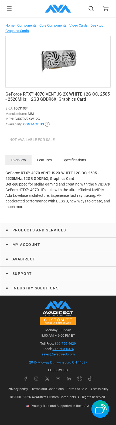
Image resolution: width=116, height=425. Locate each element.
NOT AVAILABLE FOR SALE (32, 139)
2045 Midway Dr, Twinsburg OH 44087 (58, 362)
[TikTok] (90, 378)
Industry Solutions (35, 288)
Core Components (53, 25)
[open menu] (9, 9)
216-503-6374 (63, 349)
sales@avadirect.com (58, 354)
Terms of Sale (77, 389)
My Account (26, 244)
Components (27, 25)
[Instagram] (36, 378)
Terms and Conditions (48, 389)
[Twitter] (47, 378)
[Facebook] (25, 378)
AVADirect (24, 259)
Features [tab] (44, 160)
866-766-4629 (65, 344)
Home (10, 25)
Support (22, 273)
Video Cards (78, 25)
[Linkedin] (68, 378)
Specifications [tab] (74, 160)
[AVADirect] (58, 9)
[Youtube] (58, 378)
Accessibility (99, 389)
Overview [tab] (18, 160)
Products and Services (39, 230)
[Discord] (79, 378)
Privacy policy (18, 389)
